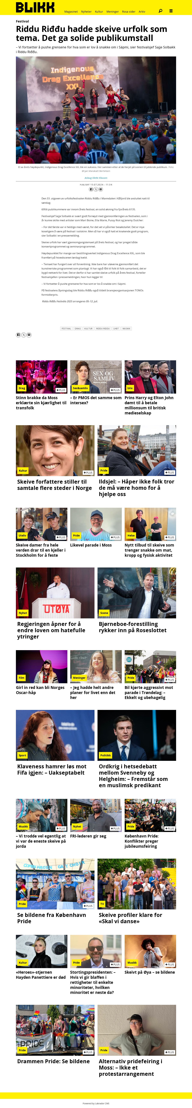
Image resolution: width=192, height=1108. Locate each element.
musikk (126, 328)
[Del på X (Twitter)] (96, 189)
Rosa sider (128, 11)
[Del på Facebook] (91, 189)
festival (66, 328)
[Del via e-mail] (100, 189)
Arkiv (142, 11)
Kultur (99, 11)
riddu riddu (103, 328)
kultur (88, 328)
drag (78, 328)
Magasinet (71, 11)
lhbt (116, 328)
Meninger (112, 11)
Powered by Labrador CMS (96, 1103)
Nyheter (86, 11)
